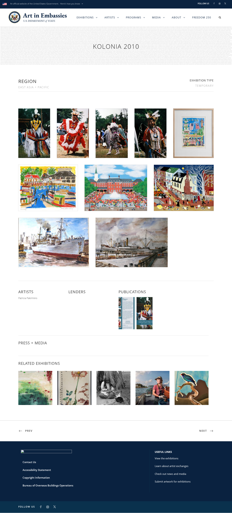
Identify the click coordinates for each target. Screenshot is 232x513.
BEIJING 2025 (74, 397)
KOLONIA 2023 (153, 397)
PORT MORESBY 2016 (192, 397)
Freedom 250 (201, 17)
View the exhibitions (166, 458)
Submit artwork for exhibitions (173, 481)
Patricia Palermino (27, 298)
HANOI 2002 (35, 397)
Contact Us (29, 462)
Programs (133, 17)
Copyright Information (36, 477)
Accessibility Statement (37, 470)
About (176, 17)
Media (156, 17)
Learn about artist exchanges (171, 466)
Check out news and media (170, 474)
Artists (109, 17)
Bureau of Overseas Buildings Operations (48, 485)
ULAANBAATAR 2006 (113, 397)
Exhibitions (85, 17)
